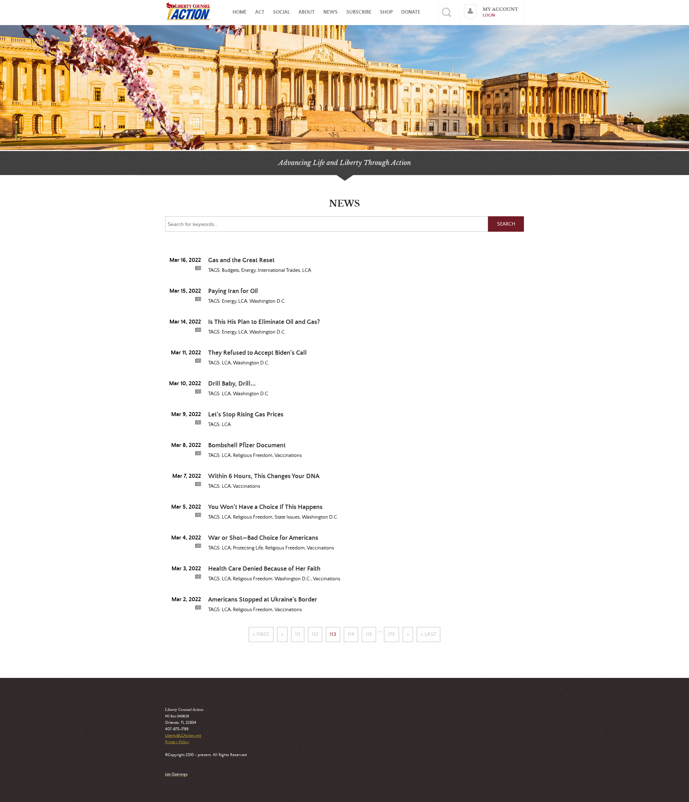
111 (297, 634)
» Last (428, 634)
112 (315, 634)
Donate (410, 12)
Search (506, 224)
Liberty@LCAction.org (183, 735)
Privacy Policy (177, 742)
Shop (386, 12)
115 (369, 634)
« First (261, 634)
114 (351, 634)
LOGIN (489, 15)
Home (240, 12)
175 (391, 634)
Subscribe (358, 12)
